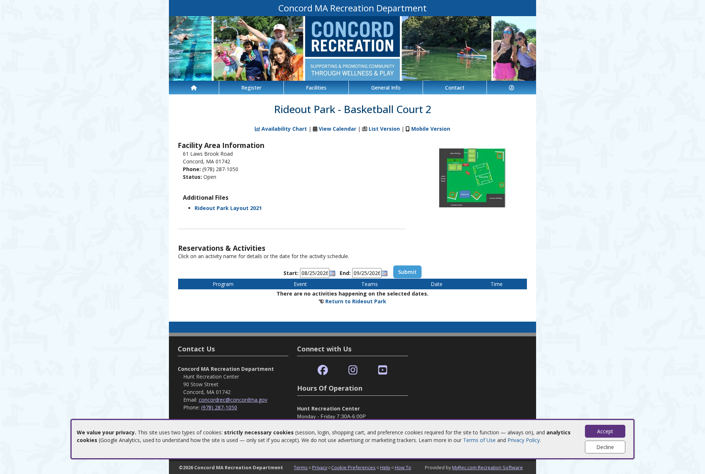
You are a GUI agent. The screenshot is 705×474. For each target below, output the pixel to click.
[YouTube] (382, 370)
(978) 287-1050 (219, 407)
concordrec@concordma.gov (233, 399)
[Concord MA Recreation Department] (352, 47)
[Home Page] (194, 87)
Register (251, 87)
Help (385, 467)
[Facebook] (323, 370)
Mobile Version (430, 128)
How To (403, 467)
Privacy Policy (523, 440)
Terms (301, 467)
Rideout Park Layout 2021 (228, 208)
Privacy (319, 467)
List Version (384, 128)
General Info (386, 87)
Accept (605, 431)
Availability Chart (283, 128)
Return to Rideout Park (355, 301)
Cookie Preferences (353, 467)
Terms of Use (479, 440)
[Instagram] (353, 370)
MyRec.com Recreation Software (487, 467)
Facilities (316, 87)
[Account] (511, 87)
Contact (454, 87)
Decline (605, 447)
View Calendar (337, 128)
